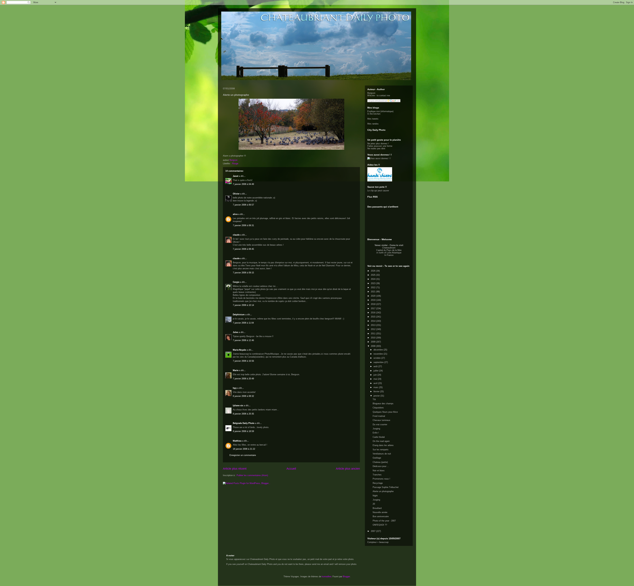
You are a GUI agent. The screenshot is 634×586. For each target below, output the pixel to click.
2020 (373, 296)
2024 (373, 279)
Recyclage (378, 483)
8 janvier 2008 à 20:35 (243, 414)
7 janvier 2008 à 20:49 (243, 378)
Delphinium (239, 314)
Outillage (377, 458)
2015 (373, 316)
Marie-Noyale (239, 350)
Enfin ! (376, 432)
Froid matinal (379, 416)
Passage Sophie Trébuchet (386, 487)
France (390, 255)
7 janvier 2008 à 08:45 (243, 249)
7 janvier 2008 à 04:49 (243, 184)
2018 (373, 304)
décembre (378, 349)
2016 (373, 312)
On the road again (381, 441)
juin (375, 375)
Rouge (235, 163)
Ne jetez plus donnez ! (378, 143)
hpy (235, 388)
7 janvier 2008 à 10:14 (243, 305)
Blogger (346, 576)
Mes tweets (372, 119)
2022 (373, 287)
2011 (373, 333)
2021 (373, 291)
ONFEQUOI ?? (380, 525)
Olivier (236, 193)
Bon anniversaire (381, 516)
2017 (373, 308)
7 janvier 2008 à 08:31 (243, 225)
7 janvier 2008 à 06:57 (243, 205)
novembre (378, 354)
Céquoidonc (378, 407)
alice (235, 214)
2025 (373, 275)
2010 (373, 337)
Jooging (376, 428)
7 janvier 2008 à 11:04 (243, 323)
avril (375, 383)
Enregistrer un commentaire (242, 455)
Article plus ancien (348, 468)
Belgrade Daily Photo (243, 423)
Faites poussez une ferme (379, 146)
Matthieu (237, 441)
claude (236, 235)
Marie (235, 370)
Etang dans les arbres (383, 445)
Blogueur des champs (383, 403)
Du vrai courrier (380, 424)
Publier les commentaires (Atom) (252, 475)
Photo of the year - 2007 (384, 520)
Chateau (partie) (380, 462)
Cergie (236, 282)
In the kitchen (373, 114)
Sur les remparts (380, 449)
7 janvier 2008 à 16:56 (243, 361)
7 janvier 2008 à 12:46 (243, 340)
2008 (373, 346)
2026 (373, 271)
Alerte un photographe (383, 491)
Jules (235, 332)
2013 (373, 325)
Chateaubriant (388, 247)
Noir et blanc (379, 470)
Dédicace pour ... (381, 466)
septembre (378, 362)
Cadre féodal (379, 437)
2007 (373, 531)
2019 (373, 300)
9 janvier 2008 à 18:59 (243, 431)
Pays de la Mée (394, 250)
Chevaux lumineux (381, 420)
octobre (377, 358)
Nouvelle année (380, 512)
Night (375, 495)
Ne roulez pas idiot (376, 148)
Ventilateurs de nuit (382, 453)
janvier (376, 396)
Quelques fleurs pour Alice (385, 412)
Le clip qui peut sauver (378, 190)
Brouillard (377, 508)
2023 (373, 283)
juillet (376, 370)
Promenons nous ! (381, 479)
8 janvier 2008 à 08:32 (243, 396)
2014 (373, 321)
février (376, 391)
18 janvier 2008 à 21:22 (244, 449)
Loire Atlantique (394, 252)
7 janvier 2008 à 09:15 (243, 272)
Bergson (371, 93)
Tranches (377, 474)
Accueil (291, 468)
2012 (373, 329)
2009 (373, 342)
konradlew (326, 576)
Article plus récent (235, 468)
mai (375, 379)
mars (376, 387)
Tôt (374, 399)
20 (374, 504)
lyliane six (238, 405)
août (375, 366)
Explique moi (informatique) (380, 111)
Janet (235, 176)
